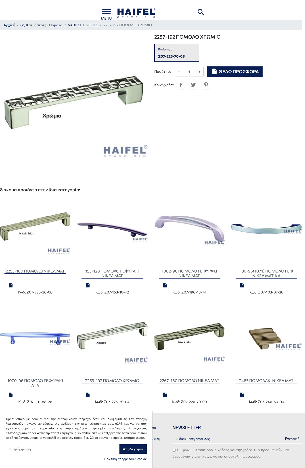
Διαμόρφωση (20, 449)
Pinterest (205, 84)
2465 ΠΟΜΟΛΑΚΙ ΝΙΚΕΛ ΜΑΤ (266, 380)
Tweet (193, 84)
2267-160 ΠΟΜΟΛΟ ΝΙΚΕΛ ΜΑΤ (189, 380)
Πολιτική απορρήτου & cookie (125, 459)
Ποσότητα (162, 71)
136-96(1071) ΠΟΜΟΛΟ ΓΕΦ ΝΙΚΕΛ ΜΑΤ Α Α (266, 273)
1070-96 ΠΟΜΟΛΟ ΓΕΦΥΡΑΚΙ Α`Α (35, 383)
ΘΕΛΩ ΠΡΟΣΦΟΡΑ (235, 71)
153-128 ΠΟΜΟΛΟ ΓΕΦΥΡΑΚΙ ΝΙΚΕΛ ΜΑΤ (112, 273)
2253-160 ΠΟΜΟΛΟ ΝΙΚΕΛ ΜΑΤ (35, 270)
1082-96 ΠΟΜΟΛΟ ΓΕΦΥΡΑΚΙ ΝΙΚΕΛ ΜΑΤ (189, 273)
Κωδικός (165, 49)
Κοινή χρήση (180, 84)
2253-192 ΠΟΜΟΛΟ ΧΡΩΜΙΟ (112, 380)
